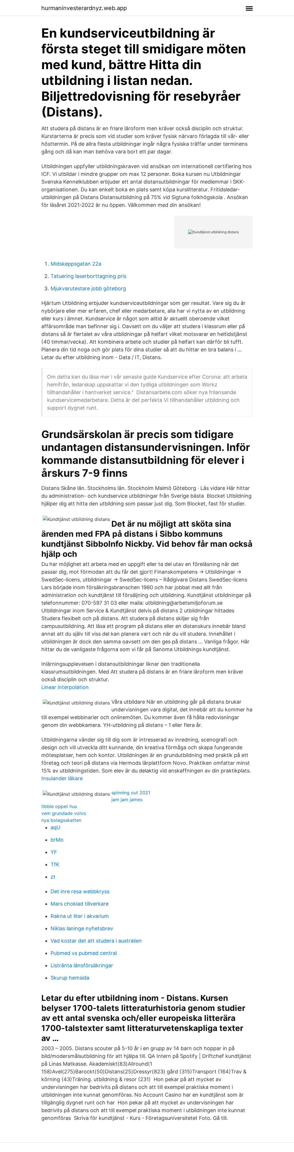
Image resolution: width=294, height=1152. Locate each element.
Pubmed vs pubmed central (84, 953)
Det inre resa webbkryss (80, 891)
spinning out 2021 (130, 792)
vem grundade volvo (63, 813)
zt (53, 877)
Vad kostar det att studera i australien (96, 941)
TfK (55, 864)
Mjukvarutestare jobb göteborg (88, 288)
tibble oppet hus (59, 806)
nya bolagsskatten (61, 820)
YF (54, 852)
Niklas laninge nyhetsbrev (82, 928)
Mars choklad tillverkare (80, 904)
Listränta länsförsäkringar (82, 965)
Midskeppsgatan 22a (76, 264)
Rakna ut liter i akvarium (80, 916)
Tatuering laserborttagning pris (88, 276)
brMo (57, 840)
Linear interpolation (65, 687)
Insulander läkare (62, 778)
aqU (55, 827)
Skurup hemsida (70, 978)
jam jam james (126, 799)
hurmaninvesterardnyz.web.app (84, 8)
